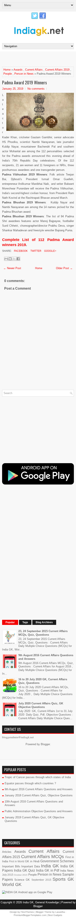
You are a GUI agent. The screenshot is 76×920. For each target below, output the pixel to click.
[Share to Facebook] (18, 259)
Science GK (22, 879)
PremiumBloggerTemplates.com (30, 915)
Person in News (24, 73)
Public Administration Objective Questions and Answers (39, 811)
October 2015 (20, 875)
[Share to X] (14, 259)
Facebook (20, 250)
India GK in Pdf (47, 870)
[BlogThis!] (10, 259)
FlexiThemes (27, 912)
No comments (36, 88)
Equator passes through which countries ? (30, 783)
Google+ (49, 250)
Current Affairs (34, 69)
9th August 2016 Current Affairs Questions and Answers (39, 789)
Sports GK (63, 879)
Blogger (45, 744)
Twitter (35, 250)
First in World (16, 861)
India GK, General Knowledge (41, 902)
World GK (12, 884)
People (7, 73)
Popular (10, 622)
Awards (18, 69)
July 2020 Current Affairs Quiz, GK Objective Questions (40, 705)
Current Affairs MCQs (42, 856)
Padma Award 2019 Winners (24, 82)
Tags (25, 622)
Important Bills (11, 866)
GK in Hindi (32, 861)
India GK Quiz (24, 870)
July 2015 (7, 874)
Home (7, 69)
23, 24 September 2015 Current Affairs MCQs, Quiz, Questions (43, 633)
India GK (50, 865)
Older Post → (64, 268)
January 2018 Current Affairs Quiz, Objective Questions (39, 795)
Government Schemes (57, 861)
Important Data (30, 866)
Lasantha (60, 912)
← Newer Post (12, 268)
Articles (6, 851)
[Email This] (6, 259)
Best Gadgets (55, 915)
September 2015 (41, 879)
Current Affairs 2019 (57, 69)
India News (67, 870)
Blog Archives (44, 622)
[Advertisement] (39, 58)
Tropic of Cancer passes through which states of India (38, 777)
